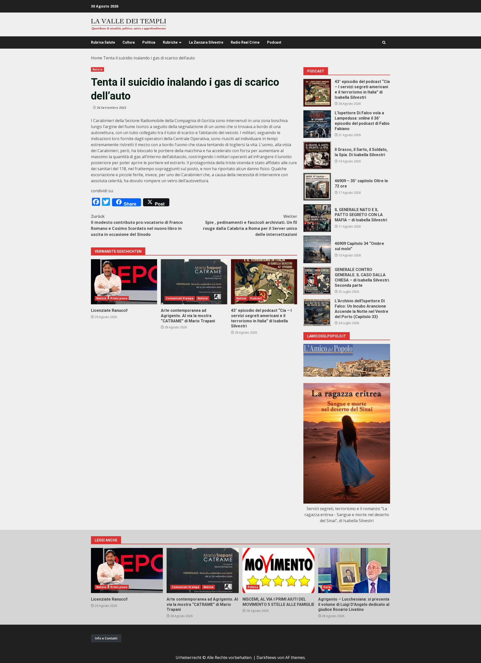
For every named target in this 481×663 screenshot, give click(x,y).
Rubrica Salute (103, 42)
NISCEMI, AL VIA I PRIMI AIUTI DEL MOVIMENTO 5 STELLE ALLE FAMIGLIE (278, 570)
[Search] (384, 42)
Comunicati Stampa (179, 298)
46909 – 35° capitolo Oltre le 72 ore (317, 187)
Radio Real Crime (245, 42)
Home (96, 58)
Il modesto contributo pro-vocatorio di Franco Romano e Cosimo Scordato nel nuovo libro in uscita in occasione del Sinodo (137, 225)
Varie (327, 587)
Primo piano (118, 298)
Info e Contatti (106, 638)
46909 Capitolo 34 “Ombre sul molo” (317, 249)
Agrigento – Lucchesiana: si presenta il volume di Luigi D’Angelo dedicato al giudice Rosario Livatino (354, 570)
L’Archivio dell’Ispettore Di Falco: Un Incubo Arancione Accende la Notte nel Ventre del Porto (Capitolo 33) (317, 312)
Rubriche (170, 42)
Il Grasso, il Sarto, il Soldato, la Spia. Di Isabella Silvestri (317, 155)
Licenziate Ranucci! (124, 281)
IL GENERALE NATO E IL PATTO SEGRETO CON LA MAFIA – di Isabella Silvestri (317, 218)
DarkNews (266, 657)
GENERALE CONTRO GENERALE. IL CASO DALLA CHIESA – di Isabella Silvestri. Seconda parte (317, 281)
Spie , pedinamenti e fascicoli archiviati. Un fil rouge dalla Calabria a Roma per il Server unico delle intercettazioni (250, 225)
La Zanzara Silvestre (206, 42)
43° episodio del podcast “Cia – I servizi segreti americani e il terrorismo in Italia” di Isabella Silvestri (264, 281)
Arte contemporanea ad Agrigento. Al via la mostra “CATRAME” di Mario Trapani (194, 281)
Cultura (129, 42)
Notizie (97, 69)
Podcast (274, 42)
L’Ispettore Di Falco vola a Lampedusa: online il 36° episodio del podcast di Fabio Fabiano (317, 124)
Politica (148, 42)
